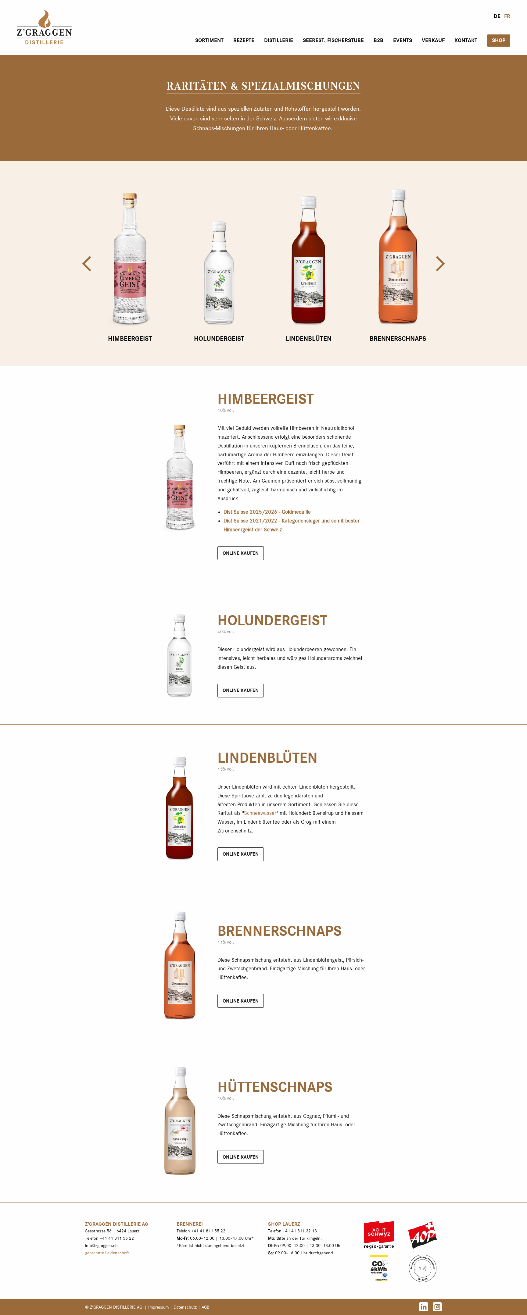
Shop (498, 40)
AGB (205, 1307)
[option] (129, 263)
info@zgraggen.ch (101, 1245)
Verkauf (433, 40)
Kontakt (465, 40)
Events (402, 40)
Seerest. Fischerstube (333, 40)
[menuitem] (209, 40)
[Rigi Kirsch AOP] (422, 1235)
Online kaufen (241, 553)
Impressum (158, 1307)
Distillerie (278, 40)
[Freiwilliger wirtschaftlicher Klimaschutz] (379, 1268)
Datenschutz (185, 1307)
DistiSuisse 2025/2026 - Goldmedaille (267, 512)
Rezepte (243, 40)
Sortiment (209, 40)
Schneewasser (260, 813)
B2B (378, 40)
